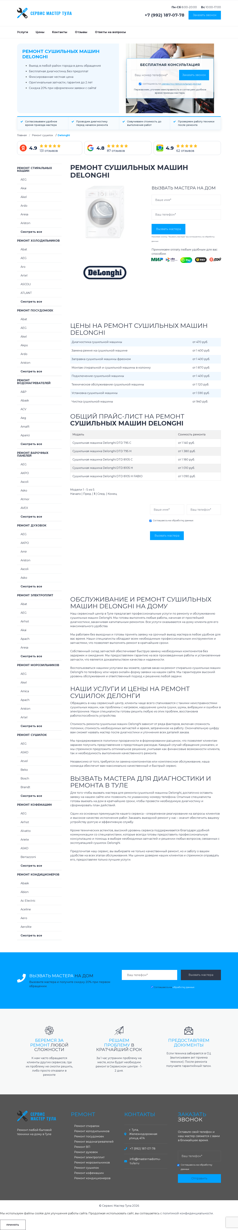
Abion (25, 892)
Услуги (22, 32)
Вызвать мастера (168, 229)
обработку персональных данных (181, 84)
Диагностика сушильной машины (97, 342)
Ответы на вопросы (110, 32)
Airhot (25, 621)
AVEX (24, 508)
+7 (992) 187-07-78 (164, 15)
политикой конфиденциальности (188, 1213)
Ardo (24, 205)
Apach (25, 639)
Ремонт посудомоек (35, 310)
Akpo (24, 345)
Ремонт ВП (82, 1147)
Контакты (59, 32)
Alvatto (26, 831)
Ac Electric (28, 900)
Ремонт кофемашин (34, 804)
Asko (24, 490)
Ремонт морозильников (38, 665)
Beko (24, 769)
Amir (24, 551)
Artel (24, 275)
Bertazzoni (28, 857)
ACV (23, 409)
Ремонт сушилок (42, 135)
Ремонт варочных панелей (32, 454)
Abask (25, 400)
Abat (24, 249)
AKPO (25, 473)
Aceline (26, 909)
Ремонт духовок (31, 525)
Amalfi (25, 426)
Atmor (25, 499)
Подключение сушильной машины (98, 376)
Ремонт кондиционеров (38, 874)
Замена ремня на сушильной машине (100, 350)
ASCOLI (26, 284)
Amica (25, 691)
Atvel (24, 761)
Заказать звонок (204, 15)
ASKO (24, 752)
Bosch (25, 778)
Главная (22, 135)
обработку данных (182, 520)
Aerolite (26, 926)
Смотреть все (31, 231)
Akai (23, 188)
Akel (24, 197)
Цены (40, 32)
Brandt (25, 787)
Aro (23, 266)
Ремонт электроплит (35, 595)
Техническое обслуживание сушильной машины (108, 384)
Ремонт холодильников (38, 240)
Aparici (25, 435)
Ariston (25, 223)
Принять (12, 1225)
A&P (23, 391)
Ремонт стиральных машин (34, 169)
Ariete (25, 839)
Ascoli (24, 481)
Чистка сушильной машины (92, 401)
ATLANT (26, 293)
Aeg (23, 418)
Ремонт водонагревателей (34, 382)
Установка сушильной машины (95, 393)
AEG (24, 179)
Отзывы (81, 32)
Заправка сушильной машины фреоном (101, 359)
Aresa (24, 214)
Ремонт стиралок (86, 1126)
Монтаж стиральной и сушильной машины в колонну (111, 367)
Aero (24, 918)
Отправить (199, 1178)
